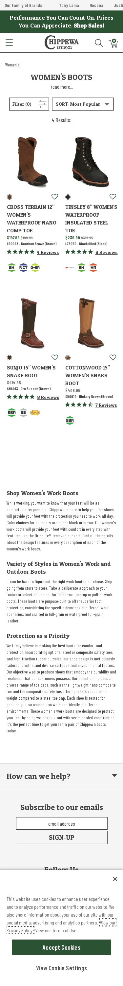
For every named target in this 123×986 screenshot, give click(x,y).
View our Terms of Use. (56, 930)
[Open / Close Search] (99, 42)
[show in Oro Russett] (9, 358)
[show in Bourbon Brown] (9, 197)
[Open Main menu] (9, 42)
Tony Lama (69, 5)
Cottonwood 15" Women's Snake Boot (87, 375)
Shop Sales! (89, 25)
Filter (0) (30, 104)
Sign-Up (61, 837)
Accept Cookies (61, 947)
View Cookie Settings (61, 968)
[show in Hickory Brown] (68, 358)
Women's (12, 64)
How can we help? (39, 776)
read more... (62, 86)
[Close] (115, 879)
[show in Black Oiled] (68, 197)
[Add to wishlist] (55, 197)
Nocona (96, 5)
